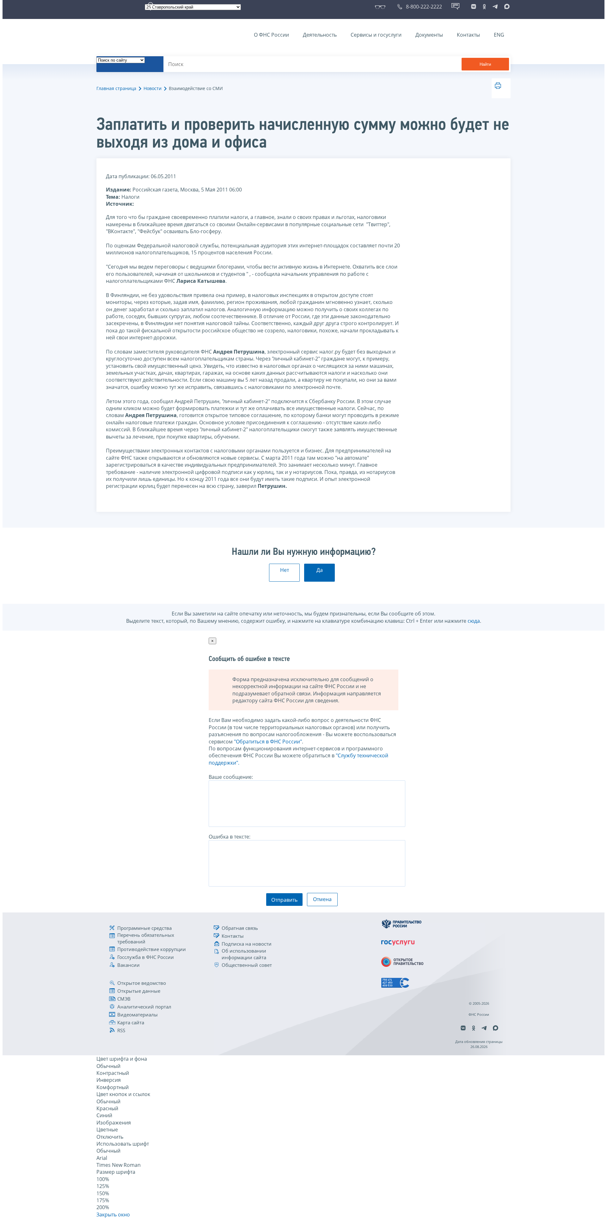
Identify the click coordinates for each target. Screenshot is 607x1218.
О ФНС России (271, 34)
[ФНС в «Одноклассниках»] (484, 6)
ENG (499, 34)
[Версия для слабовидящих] (381, 6)
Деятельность (320, 34)
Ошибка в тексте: (229, 836)
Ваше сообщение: (231, 776)
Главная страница (116, 88)
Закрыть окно (113, 1214)
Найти (485, 64)
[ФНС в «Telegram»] (495, 6)
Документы (429, 34)
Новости (153, 88)
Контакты (468, 34)
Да (319, 570)
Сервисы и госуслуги (376, 34)
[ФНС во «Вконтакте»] (473, 6)
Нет (284, 570)
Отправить (284, 899)
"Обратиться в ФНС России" (268, 741)
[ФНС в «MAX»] (506, 6)
